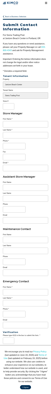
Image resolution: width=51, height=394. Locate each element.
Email (5, 163)
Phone (5, 141)
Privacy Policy (39, 352)
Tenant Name (8, 90)
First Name (7, 119)
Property (6, 79)
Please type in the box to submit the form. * (21, 335)
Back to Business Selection (15, 17)
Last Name (7, 130)
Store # (5, 101)
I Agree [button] (25, 387)
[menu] (46, 3)
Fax (4, 152)
